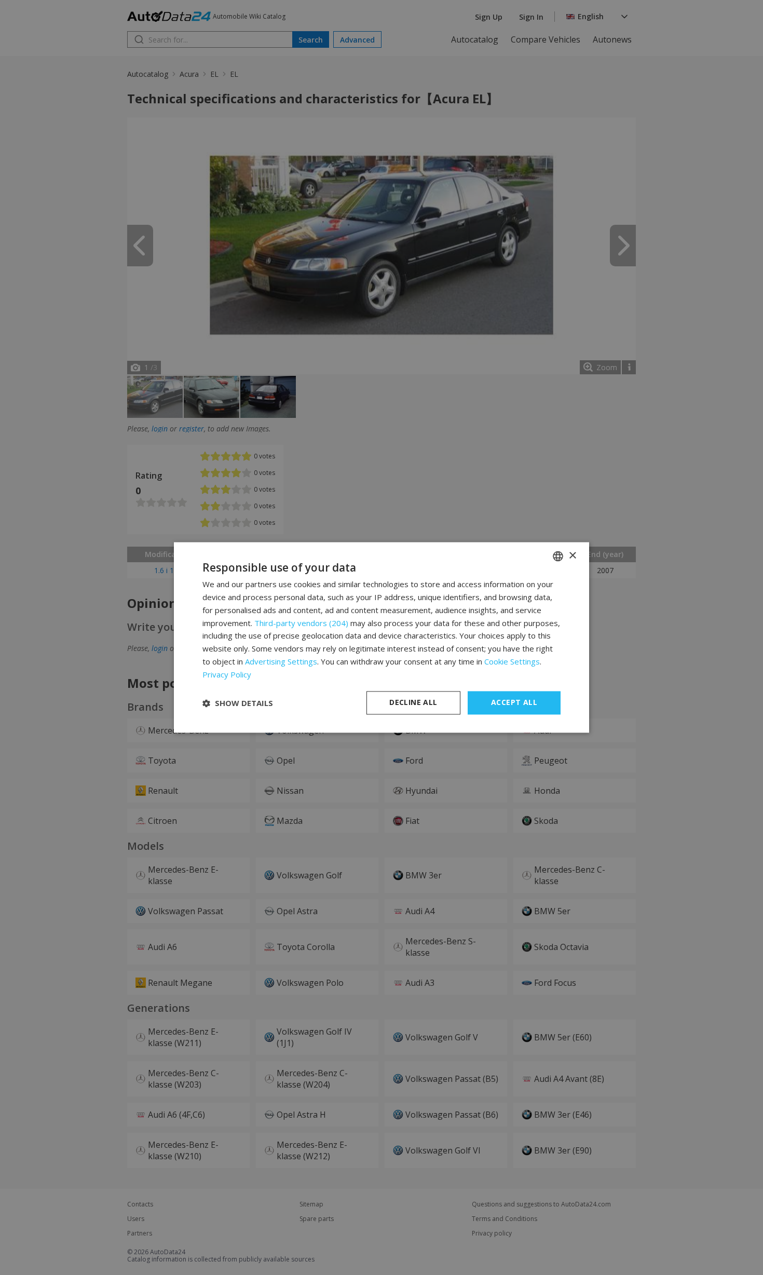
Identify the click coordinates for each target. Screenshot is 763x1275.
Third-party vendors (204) (301, 623)
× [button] (572, 556)
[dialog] (381, 637)
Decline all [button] (413, 703)
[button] (237, 703)
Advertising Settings (281, 661)
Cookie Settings (512, 661)
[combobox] (558, 556)
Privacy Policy (226, 674)
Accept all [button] (514, 703)
